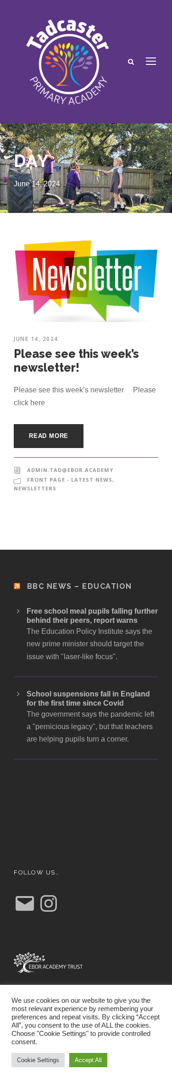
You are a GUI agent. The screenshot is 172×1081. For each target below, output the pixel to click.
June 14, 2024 (36, 339)
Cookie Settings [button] (38, 1060)
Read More (48, 435)
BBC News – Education (79, 586)
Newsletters (35, 488)
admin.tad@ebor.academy (70, 469)
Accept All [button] (88, 1060)
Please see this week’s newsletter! (76, 360)
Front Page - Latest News (69, 479)
